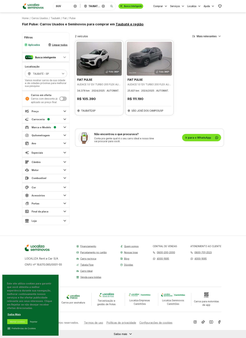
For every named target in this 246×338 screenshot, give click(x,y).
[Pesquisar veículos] (111, 6)
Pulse (72, 18)
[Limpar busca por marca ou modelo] (75, 6)
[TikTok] (203, 322)
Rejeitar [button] (33, 321)
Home (25, 18)
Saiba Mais (14, 314)
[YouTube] (211, 322)
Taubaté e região (130, 24)
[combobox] (64, 6)
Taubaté (55, 18)
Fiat (65, 18)
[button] (45, 57)
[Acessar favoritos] (220, 6)
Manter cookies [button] (17, 321)
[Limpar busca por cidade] (103, 6)
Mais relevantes (207, 36)
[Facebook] (219, 322)
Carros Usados (39, 18)
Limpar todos (59, 44)
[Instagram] (195, 322)
